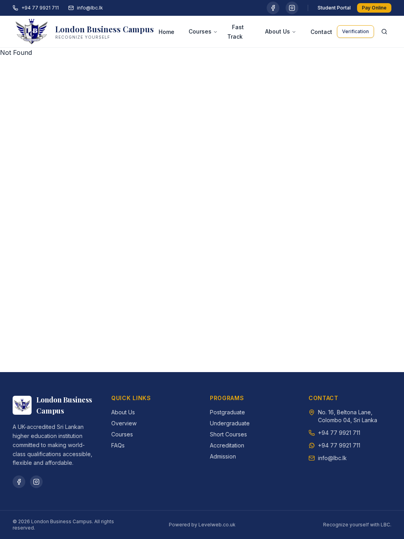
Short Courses (228, 434)
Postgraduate (227, 412)
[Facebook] (273, 8)
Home (166, 31)
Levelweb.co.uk (217, 525)
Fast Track (235, 32)
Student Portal (334, 8)
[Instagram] (292, 8)
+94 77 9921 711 (40, 8)
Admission (223, 456)
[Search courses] (384, 31)
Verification (355, 31)
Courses (200, 31)
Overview (124, 423)
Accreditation (227, 445)
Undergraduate (230, 423)
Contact (321, 31)
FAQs (118, 445)
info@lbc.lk (90, 8)
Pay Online (374, 8)
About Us (277, 31)
